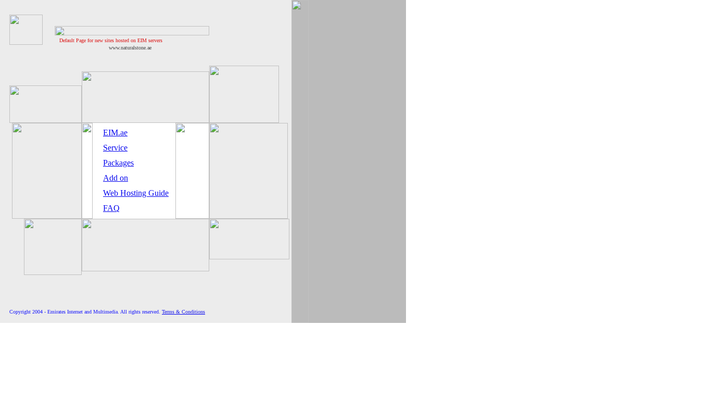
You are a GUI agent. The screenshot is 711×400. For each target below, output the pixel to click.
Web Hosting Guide (136, 193)
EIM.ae (115, 132)
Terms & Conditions (183, 312)
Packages (118, 162)
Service (115, 147)
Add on (115, 177)
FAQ (111, 208)
